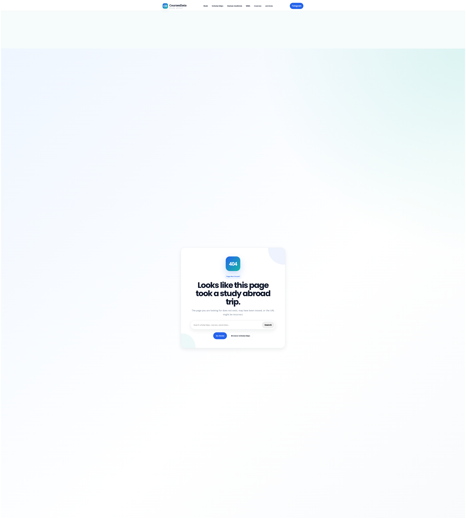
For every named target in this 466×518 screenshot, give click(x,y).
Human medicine (234, 6)
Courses (257, 6)
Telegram (296, 5)
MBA (248, 6)
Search (268, 325)
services (269, 6)
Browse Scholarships (240, 335)
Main (206, 6)
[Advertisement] (233, 30)
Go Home (220, 335)
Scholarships (217, 6)
